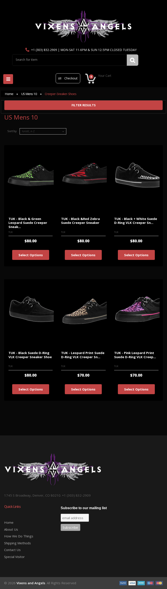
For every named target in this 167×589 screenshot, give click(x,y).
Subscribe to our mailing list (84, 508)
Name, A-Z (28, 131)
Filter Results (84, 105)
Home (9, 94)
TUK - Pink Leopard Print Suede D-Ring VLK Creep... (135, 355)
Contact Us (12, 550)
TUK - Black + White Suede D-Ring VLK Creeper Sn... (135, 221)
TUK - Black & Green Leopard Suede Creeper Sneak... (27, 223)
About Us (11, 529)
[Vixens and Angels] (83, 26)
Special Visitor (14, 557)
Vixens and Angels (31, 583)
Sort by (12, 131)
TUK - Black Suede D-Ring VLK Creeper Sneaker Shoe (30, 355)
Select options (30, 255)
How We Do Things (18, 536)
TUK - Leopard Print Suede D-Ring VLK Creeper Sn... (82, 355)
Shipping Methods (17, 543)
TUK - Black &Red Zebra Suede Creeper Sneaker (80, 221)
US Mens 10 (29, 94)
